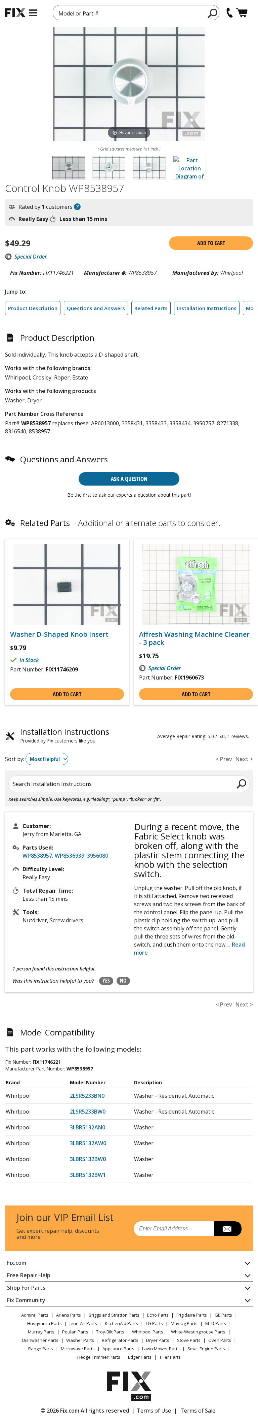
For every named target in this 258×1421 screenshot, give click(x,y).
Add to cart (211, 243)
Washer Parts (80, 1340)
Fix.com (16, 1262)
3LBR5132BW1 (88, 1175)
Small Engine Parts (206, 1349)
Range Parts (40, 1349)
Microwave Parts (78, 1349)
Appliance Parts (118, 1349)
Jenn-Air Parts (83, 1323)
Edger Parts (140, 1357)
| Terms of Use (151, 1410)
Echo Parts (158, 1315)
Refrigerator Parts (120, 1340)
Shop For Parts (26, 1287)
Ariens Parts (68, 1315)
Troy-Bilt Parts (110, 1332)
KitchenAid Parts (121, 1323)
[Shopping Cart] (242, 13)
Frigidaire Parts (191, 1315)
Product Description (32, 308)
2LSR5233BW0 (87, 1111)
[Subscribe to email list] (228, 1228)
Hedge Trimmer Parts (98, 1357)
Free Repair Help (28, 1275)
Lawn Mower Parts (161, 1349)
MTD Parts (215, 1323)
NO (123, 980)
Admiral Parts (34, 1315)
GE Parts (223, 1315)
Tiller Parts (170, 1357)
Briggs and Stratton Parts (114, 1315)
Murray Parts (41, 1332)
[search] (212, 13)
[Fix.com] (15, 12)
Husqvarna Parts (44, 1323)
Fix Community (26, 1300)
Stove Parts (189, 1340)
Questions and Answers (96, 308)
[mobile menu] (33, 13)
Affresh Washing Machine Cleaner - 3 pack (194, 638)
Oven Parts (219, 1340)
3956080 (97, 855)
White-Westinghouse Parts (198, 1332)
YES (106, 980)
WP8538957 (37, 855)
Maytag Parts (184, 1323)
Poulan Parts (75, 1332)
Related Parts (151, 308)
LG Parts (154, 1323)
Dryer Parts (157, 1340)
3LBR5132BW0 (88, 1159)
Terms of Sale (197, 1410)
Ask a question (129, 479)
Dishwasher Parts (40, 1340)
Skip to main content (129, 6)
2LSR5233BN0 (87, 1095)
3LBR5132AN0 (87, 1127)
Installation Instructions (206, 308)
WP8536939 (69, 855)
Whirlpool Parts (147, 1332)
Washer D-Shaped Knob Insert (59, 634)
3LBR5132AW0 (88, 1143)
